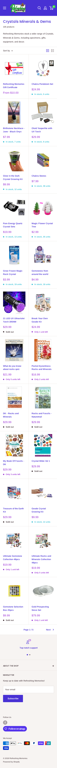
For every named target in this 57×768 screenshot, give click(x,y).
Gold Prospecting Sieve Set (40, 608)
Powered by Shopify (11, 762)
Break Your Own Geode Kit (40, 320)
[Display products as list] (52, 50)
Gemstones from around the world (40, 272)
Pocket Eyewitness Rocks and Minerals (42, 367)
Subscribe (13, 698)
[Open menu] (4, 8)
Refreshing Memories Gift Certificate (13, 86)
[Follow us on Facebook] (5, 722)
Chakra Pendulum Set (42, 84)
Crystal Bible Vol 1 (41, 461)
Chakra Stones (39, 176)
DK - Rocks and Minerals (11, 415)
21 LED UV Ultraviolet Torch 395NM (13, 320)
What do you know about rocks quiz (12, 367)
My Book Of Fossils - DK (13, 462)
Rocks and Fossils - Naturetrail (42, 415)
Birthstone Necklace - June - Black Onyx (14, 130)
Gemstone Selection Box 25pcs (13, 608)
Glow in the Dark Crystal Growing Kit (12, 177)
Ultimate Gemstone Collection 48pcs (12, 557)
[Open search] (39, 8)
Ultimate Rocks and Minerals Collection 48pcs (41, 559)
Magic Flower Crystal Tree (42, 225)
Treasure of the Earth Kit (13, 510)
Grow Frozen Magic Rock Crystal (12, 272)
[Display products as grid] (47, 50)
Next (48, 629)
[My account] (45, 8)
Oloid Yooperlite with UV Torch (42, 130)
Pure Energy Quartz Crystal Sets (12, 225)
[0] (51, 8)
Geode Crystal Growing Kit (39, 510)
